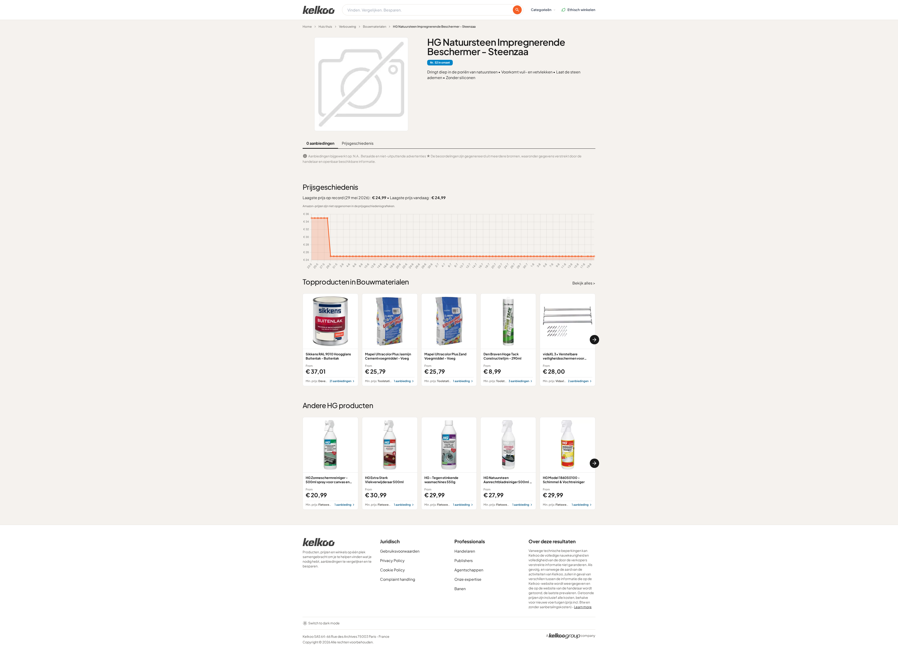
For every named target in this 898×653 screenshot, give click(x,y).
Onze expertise (467, 579)
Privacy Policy (392, 560)
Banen (460, 588)
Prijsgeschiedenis (357, 143)
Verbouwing (347, 26)
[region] (449, 340)
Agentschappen (468, 569)
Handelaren (464, 551)
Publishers (463, 560)
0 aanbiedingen (320, 143)
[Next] (594, 339)
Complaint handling (397, 579)
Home (307, 26)
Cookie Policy (392, 569)
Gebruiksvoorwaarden (399, 551)
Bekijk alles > (583, 283)
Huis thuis (325, 26)
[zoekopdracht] (517, 9)
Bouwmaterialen (374, 26)
